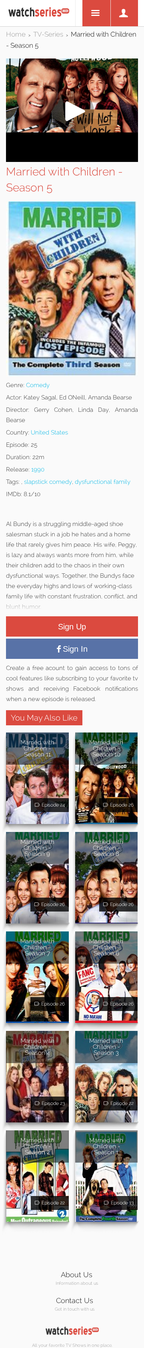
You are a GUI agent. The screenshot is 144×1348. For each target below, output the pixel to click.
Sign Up (72, 626)
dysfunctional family (102, 481)
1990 (37, 469)
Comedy (38, 385)
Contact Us (74, 1300)
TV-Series (48, 34)
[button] (72, 130)
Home (16, 34)
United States (49, 432)
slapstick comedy (48, 481)
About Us (76, 1274)
